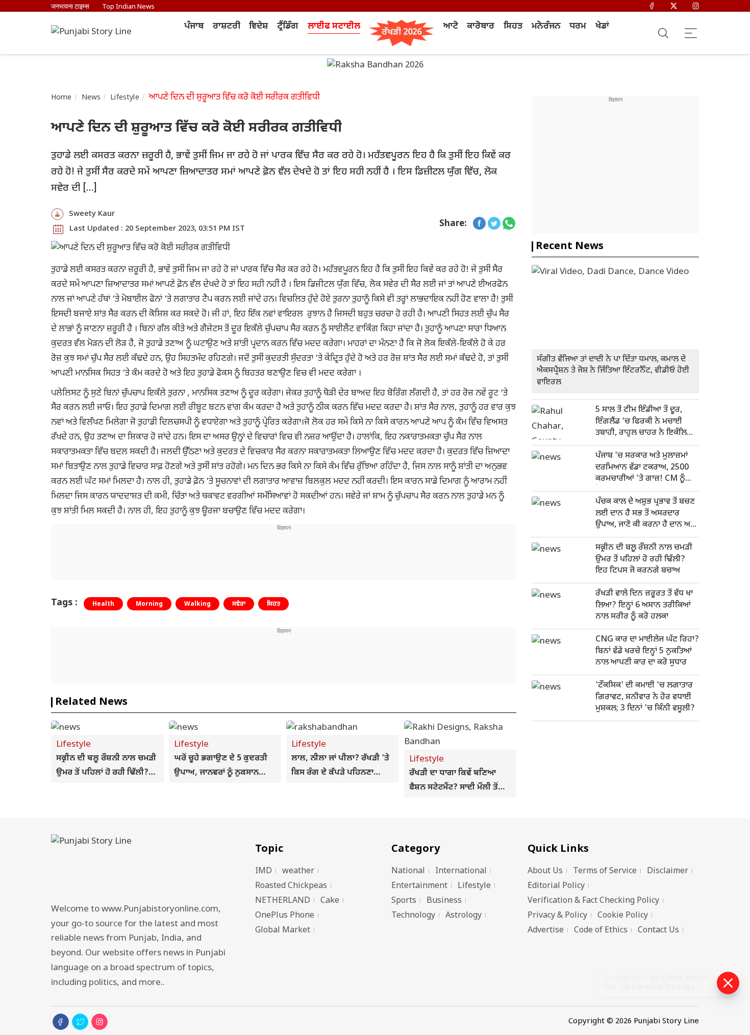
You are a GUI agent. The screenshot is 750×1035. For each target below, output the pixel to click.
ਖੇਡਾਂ (602, 26)
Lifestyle (124, 98)
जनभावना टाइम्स (70, 7)
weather (298, 871)
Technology (413, 915)
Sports (403, 901)
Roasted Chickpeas (291, 886)
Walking (197, 604)
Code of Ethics (601, 930)
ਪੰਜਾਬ (194, 26)
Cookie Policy (622, 915)
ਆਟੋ (450, 26)
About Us (545, 871)
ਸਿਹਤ (513, 26)
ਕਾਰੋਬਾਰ (480, 26)
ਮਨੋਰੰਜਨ (546, 26)
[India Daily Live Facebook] (479, 224)
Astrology (463, 915)
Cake (329, 901)
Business (444, 901)
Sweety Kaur (92, 214)
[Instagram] (695, 7)
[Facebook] (651, 7)
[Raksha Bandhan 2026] (375, 66)
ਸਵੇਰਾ (238, 604)
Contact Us (658, 930)
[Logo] (140, 865)
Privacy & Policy (557, 915)
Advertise (546, 930)
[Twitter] (673, 7)
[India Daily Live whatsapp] (509, 224)
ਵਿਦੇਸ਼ (258, 26)
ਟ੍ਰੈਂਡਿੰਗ (287, 26)
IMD (263, 871)
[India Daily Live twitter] (494, 224)
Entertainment (419, 886)
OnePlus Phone (284, 915)
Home (61, 98)
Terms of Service (605, 871)
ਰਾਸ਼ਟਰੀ (226, 26)
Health (103, 604)
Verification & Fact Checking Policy (593, 901)
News (91, 98)
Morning (149, 604)
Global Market (282, 930)
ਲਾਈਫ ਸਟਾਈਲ (334, 26)
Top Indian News (128, 7)
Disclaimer (667, 871)
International (461, 871)
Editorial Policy (556, 886)
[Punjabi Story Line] (94, 33)
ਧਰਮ (577, 26)
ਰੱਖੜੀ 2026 (401, 33)
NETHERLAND (282, 901)
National (408, 871)
